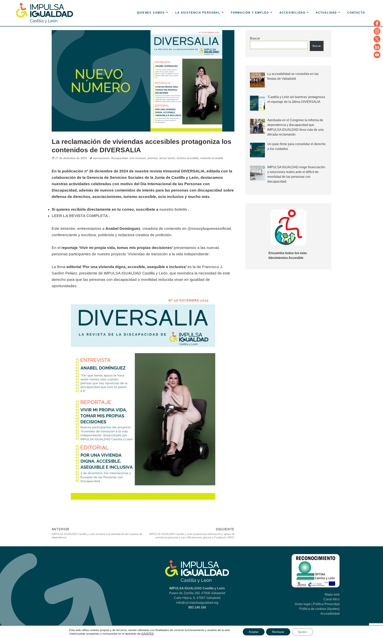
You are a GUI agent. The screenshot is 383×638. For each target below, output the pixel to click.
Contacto (356, 12)
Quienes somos (151, 12)
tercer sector (167, 158)
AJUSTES (147, 633)
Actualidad (326, 12)
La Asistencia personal (197, 12)
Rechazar (278, 631)
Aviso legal (303, 604)
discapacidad (119, 158)
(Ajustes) (333, 608)
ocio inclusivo (137, 158)
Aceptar (254, 631)
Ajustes (302, 631)
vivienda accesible (211, 158)
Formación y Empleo (250, 12)
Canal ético (331, 599)
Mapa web (332, 594)
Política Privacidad (326, 604)
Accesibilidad (292, 12)
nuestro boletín (173, 209)
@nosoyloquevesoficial (209, 228)
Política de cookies (312, 608)
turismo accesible (188, 158)
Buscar (255, 38)
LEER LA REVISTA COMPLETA (80, 216)
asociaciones (101, 158)
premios (153, 158)
